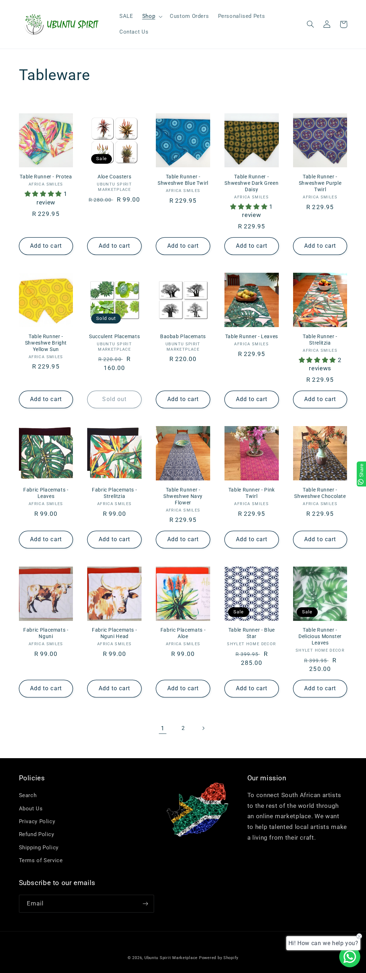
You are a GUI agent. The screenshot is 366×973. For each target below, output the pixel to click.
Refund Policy (36, 834)
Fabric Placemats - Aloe (183, 633)
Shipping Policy (39, 847)
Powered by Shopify (218, 957)
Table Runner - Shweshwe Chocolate (320, 493)
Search (28, 795)
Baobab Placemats (183, 336)
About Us (31, 808)
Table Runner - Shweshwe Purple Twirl (320, 183)
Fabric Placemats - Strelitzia (114, 493)
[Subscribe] (145, 903)
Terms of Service (41, 860)
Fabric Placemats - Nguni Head (114, 633)
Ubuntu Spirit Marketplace (171, 957)
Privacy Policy (37, 821)
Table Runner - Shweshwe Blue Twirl (183, 180)
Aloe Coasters (114, 176)
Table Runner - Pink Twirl (251, 493)
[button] (151, 16)
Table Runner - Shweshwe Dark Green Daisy (251, 183)
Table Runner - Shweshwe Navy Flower (183, 496)
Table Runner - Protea (46, 176)
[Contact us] (349, 956)
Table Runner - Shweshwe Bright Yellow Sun (46, 343)
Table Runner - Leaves (251, 336)
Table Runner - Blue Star (251, 633)
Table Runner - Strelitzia (320, 340)
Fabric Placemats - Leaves (45, 493)
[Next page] (203, 728)
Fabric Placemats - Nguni (45, 633)
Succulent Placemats (114, 336)
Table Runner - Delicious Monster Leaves (320, 636)
